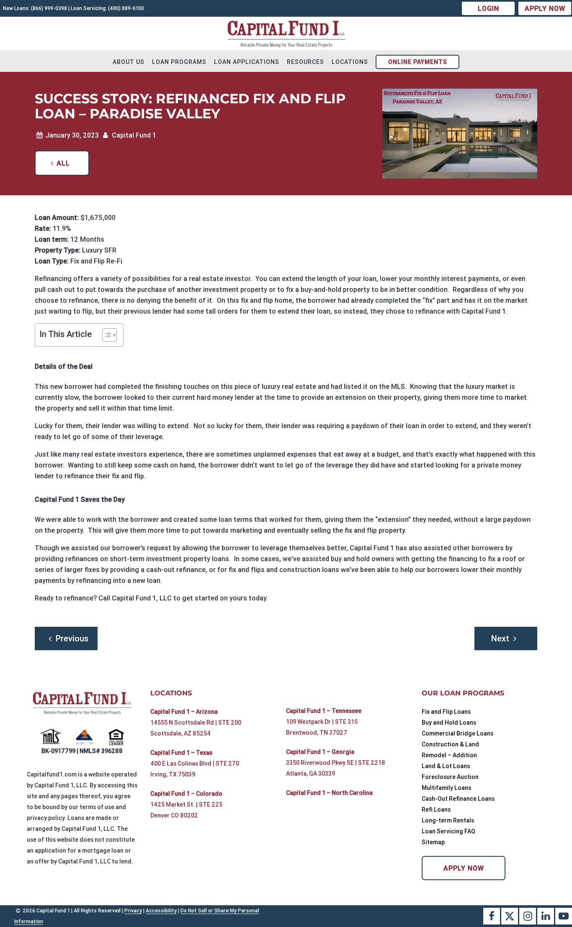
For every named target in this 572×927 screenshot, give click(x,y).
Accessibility (161, 910)
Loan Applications (246, 62)
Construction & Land (450, 744)
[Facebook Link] (491, 916)
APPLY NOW (545, 8)
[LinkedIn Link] (545, 916)
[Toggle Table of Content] (105, 335)
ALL (63, 163)
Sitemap (433, 842)
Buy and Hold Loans (449, 722)
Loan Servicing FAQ (448, 831)
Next (500, 638)
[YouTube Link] (563, 916)
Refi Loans (436, 809)
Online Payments (417, 62)
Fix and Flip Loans (446, 711)
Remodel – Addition (449, 755)
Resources (305, 62)
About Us (128, 62)
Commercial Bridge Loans (457, 733)
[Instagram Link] (527, 916)
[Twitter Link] (509, 916)
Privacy (133, 910)
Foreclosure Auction (450, 777)
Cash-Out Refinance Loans (458, 798)
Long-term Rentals (448, 820)
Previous (72, 638)
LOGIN (488, 8)
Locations (350, 62)
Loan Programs (179, 62)
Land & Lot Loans (446, 766)
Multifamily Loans (446, 788)
